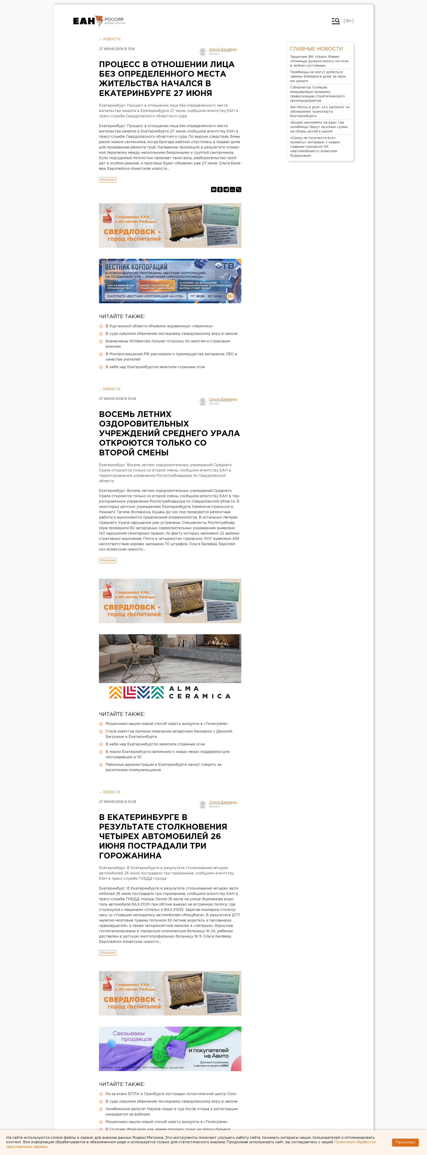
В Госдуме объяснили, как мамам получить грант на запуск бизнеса (168, 1129)
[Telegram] (226, 189)
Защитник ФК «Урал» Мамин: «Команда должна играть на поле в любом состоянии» (319, 61)
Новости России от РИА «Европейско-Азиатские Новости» (88, 21)
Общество (107, 179)
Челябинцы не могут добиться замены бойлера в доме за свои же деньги (318, 76)
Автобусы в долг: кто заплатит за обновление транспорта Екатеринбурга (320, 112)
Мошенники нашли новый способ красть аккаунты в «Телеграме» (167, 724)
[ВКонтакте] (213, 189)
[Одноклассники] (220, 189)
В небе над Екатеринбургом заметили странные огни (155, 367)
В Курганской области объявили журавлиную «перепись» (159, 326)
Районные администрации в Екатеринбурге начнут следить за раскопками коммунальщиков (163, 767)
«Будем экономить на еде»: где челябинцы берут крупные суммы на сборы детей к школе (319, 127)
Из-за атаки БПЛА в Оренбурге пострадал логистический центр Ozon (171, 1094)
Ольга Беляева (223, 49)
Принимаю (405, 1142)
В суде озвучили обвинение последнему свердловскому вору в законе (172, 333)
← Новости (109, 39)
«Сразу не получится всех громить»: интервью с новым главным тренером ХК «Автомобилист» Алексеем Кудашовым (315, 146)
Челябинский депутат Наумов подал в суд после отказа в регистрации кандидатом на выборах (172, 1111)
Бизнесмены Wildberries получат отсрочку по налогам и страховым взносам (168, 344)
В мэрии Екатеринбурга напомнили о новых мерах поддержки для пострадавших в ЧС (168, 754)
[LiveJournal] (238, 189)
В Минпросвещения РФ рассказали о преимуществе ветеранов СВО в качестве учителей (171, 357)
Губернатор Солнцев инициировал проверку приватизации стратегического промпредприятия (317, 94)
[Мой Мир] (232, 189)
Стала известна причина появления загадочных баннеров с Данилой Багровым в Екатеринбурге (169, 734)
